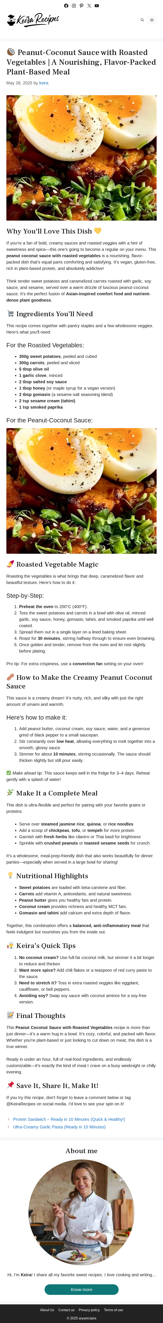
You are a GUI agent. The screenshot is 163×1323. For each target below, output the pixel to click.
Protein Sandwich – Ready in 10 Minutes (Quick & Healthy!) (69, 1119)
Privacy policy (89, 1310)
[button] (142, 20)
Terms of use (113, 1310)
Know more (81, 1289)
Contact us (66, 1310)
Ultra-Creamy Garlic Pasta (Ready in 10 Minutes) (59, 1127)
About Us (47, 1310)
